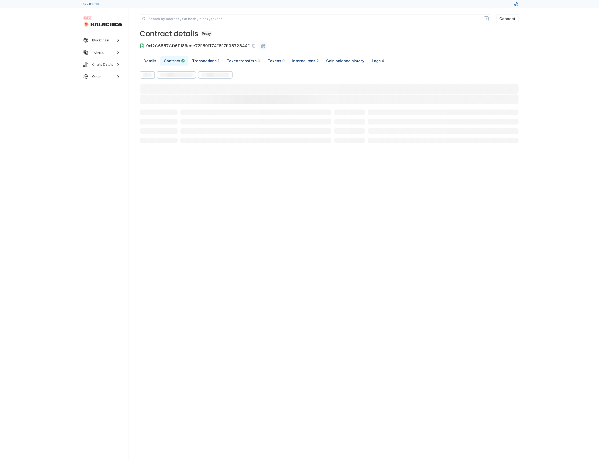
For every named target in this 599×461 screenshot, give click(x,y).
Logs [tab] (378, 61)
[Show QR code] (263, 46)
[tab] (174, 61)
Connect (507, 18)
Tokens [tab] (276, 61)
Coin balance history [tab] (345, 61)
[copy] (254, 46)
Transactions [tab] (205, 61)
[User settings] (516, 4)
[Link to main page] (102, 24)
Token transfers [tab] (243, 61)
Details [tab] (149, 61)
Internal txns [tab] (305, 61)
